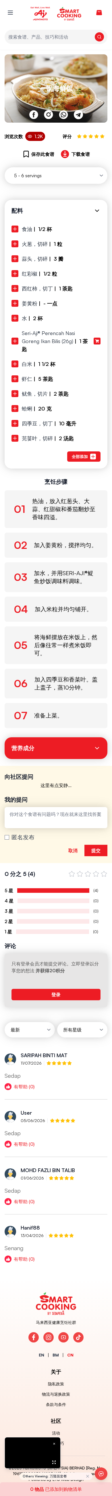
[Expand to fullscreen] (54, 1462)
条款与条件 (56, 1404)
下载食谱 (81, 154)
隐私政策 (56, 1383)
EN (41, 1354)
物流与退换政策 (56, 1394)
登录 (56, 994)
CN (70, 1354)
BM (56, 1354)
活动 (56, 1433)
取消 (73, 850)
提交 (96, 850)
